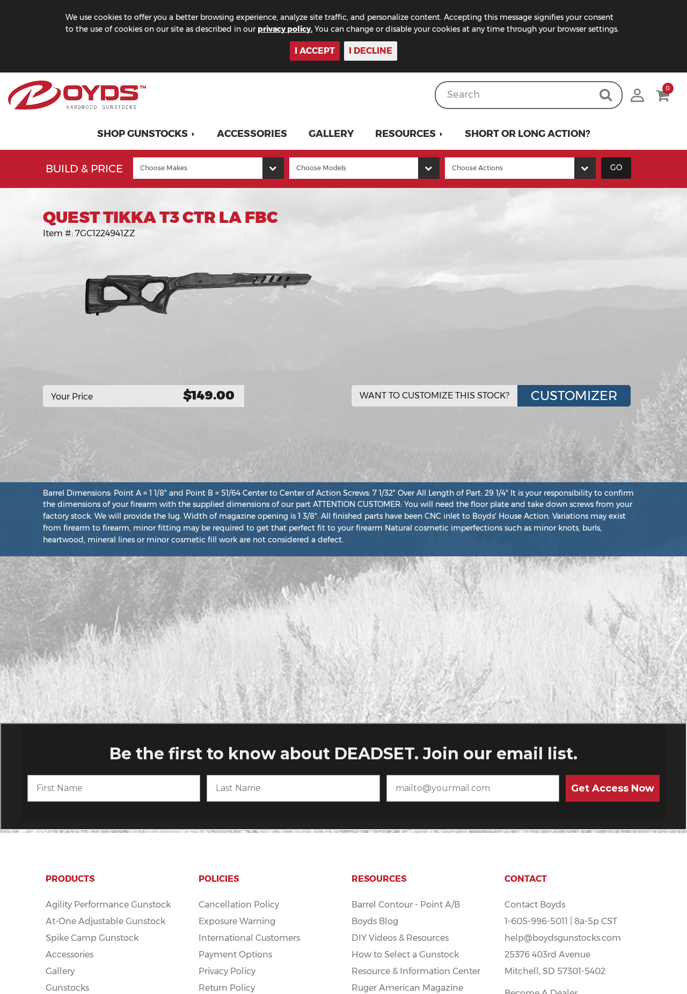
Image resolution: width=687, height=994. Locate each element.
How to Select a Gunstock (405, 954)
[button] (146, 134)
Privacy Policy (227, 971)
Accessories (252, 134)
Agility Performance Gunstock (108, 904)
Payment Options (235, 954)
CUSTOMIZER (574, 395)
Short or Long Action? (527, 134)
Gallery (331, 134)
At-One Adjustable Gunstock (105, 921)
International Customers (249, 938)
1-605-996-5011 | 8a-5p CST (561, 921)
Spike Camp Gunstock (92, 938)
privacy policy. (285, 29)
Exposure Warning (237, 921)
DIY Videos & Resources (400, 938)
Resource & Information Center (416, 971)
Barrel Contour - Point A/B (406, 904)
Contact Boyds (535, 904)
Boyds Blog (375, 921)
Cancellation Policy (239, 904)
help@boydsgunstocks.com (563, 938)
